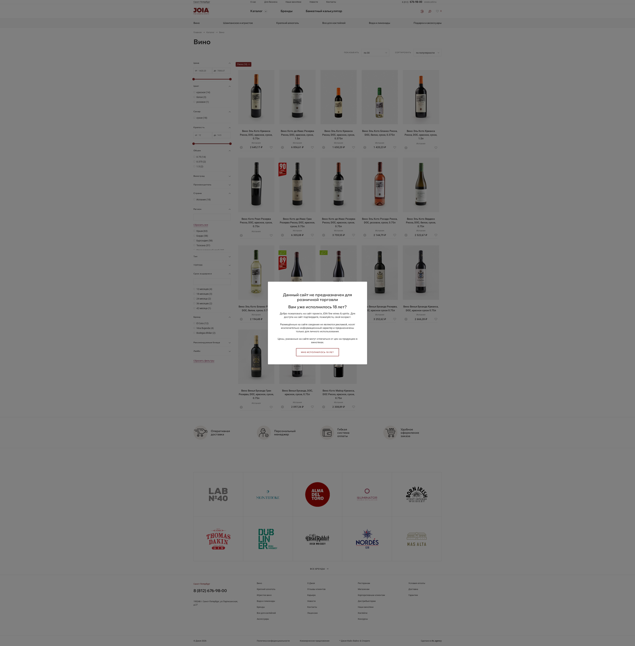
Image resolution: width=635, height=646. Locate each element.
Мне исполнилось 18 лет (317, 352)
